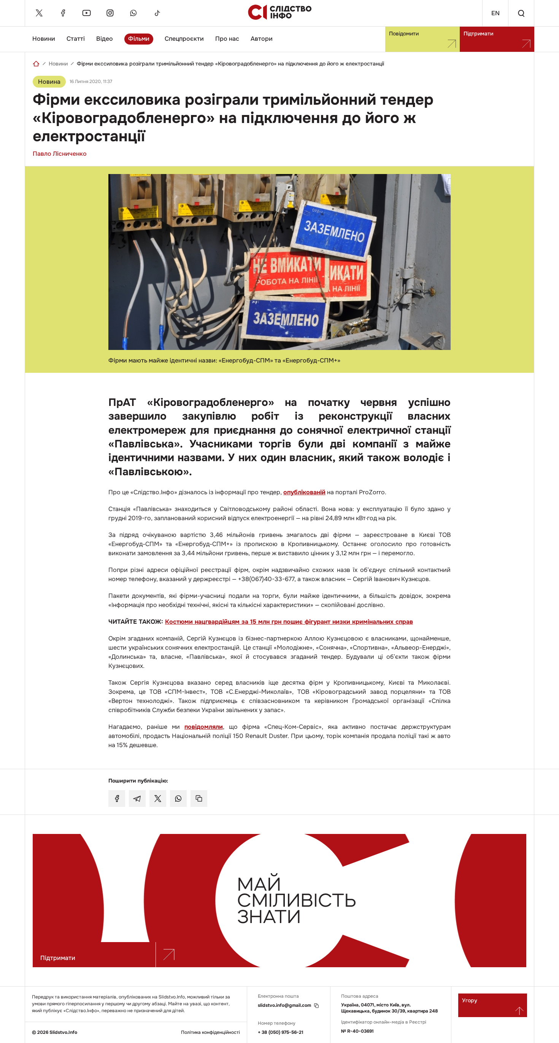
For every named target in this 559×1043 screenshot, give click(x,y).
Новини (43, 39)
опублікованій (304, 492)
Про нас (227, 39)
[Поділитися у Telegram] (137, 798)
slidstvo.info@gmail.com (284, 1005)
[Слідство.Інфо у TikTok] (157, 13)
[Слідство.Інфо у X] (39, 13)
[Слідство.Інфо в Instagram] (110, 13)
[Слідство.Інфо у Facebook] (62, 13)
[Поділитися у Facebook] (116, 798)
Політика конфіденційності (210, 1032)
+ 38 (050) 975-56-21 (280, 1032)
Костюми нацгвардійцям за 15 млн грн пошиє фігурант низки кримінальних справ (289, 622)
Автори (262, 39)
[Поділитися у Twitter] (157, 798)
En (495, 13)
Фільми (138, 39)
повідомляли (203, 727)
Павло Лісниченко (60, 154)
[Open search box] (521, 13)
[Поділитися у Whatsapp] (178, 798)
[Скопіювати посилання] (199, 798)
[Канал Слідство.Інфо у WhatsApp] (133, 13)
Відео (104, 39)
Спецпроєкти (184, 39)
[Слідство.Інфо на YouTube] (86, 13)
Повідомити (404, 33)
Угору (469, 1000)
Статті (76, 39)
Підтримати (478, 33)
